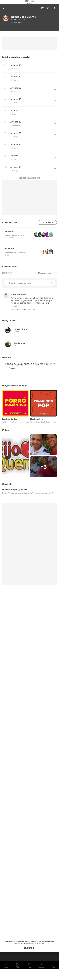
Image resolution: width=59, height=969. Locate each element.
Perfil (17, 967)
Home (6, 967)
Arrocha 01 (15, 133)
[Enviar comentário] (52, 283)
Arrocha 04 (15, 167)
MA (28, 20)
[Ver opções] (55, 8)
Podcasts (41, 967)
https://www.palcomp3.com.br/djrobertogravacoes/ (27, 493)
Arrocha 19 (15, 121)
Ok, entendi (29, 948)
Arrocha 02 (15, 110)
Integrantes (9, 320)
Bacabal (21, 20)
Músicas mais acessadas (16, 57)
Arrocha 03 (15, 155)
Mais (53, 967)
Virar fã (48, 222)
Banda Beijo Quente (23, 16)
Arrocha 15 (15, 99)
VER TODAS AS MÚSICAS (29, 178)
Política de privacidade (36, 943)
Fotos (5, 430)
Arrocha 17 (15, 76)
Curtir (13, 310)
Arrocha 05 (15, 88)
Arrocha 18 (15, 144)
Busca (30, 967)
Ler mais (14, 306)
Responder (21, 310)
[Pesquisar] (49, 8)
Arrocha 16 (15, 65)
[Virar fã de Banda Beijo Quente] (43, 8)
